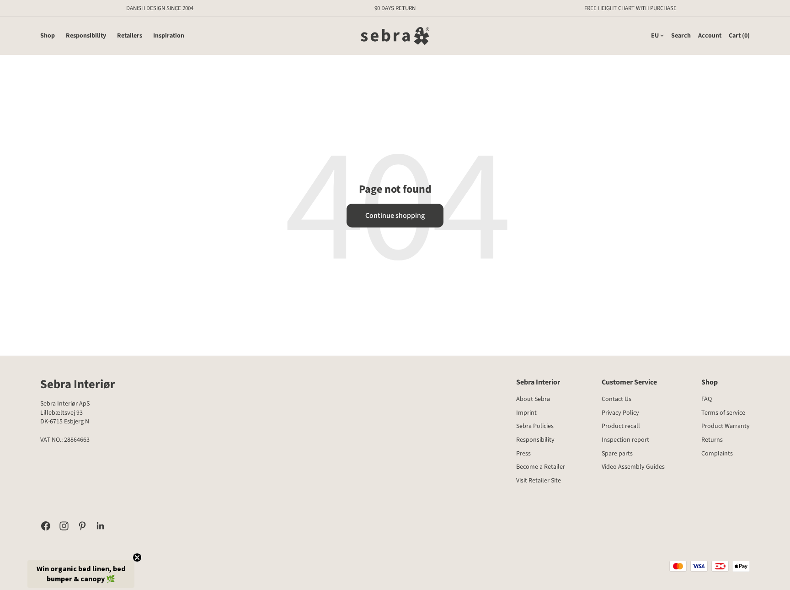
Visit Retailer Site (538, 480)
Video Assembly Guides (633, 466)
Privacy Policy (620, 412)
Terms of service (723, 412)
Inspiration (168, 36)
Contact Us (616, 399)
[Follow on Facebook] (45, 525)
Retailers (129, 36)
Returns (712, 439)
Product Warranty (725, 426)
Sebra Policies (535, 426)
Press (523, 453)
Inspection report (625, 439)
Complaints (717, 453)
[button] (80, 574)
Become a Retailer (540, 466)
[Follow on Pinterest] (82, 525)
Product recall (621, 426)
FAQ (706, 399)
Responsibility (86, 36)
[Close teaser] (137, 557)
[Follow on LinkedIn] (100, 525)
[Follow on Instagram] (64, 525)
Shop (47, 36)
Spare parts (617, 453)
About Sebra (533, 399)
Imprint (526, 412)
